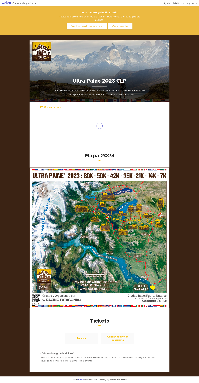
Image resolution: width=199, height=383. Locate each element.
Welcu (6, 3)
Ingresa (190, 3)
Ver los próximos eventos (86, 26)
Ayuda (167, 3)
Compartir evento (53, 107)
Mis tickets (178, 3)
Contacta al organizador (24, 3)
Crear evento (120, 26)
